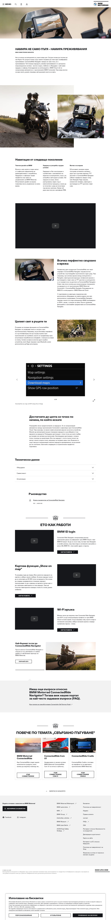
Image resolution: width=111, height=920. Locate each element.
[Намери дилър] (21, 3)
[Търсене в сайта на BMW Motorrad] (16, 3)
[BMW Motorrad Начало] (101, 4)
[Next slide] (94, 379)
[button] (7, 4)
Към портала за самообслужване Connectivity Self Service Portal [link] (50, 704)
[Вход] (27, 3)
